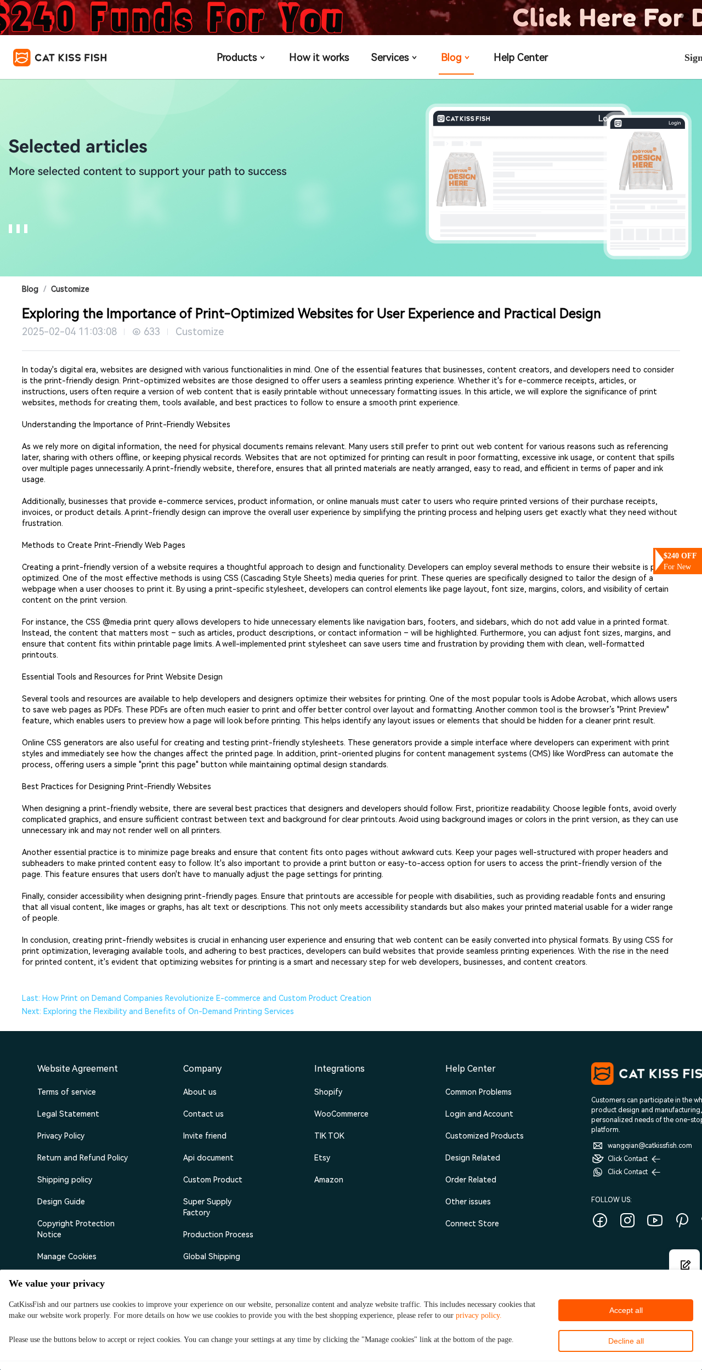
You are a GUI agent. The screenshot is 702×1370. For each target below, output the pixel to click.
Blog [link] (30, 289)
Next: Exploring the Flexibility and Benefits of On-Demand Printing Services (158, 1011)
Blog (451, 57)
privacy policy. (479, 1315)
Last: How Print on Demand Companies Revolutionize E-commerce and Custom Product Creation (196, 998)
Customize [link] (70, 289)
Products (237, 57)
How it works (319, 57)
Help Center (521, 57)
